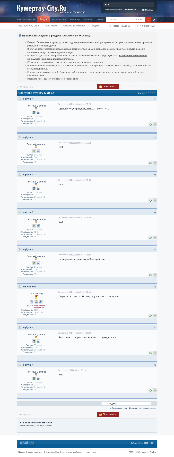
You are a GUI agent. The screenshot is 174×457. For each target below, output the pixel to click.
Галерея (88, 19)
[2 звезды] (148, 93)
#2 (155, 138)
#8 (155, 365)
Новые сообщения (121, 26)
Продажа (133, 408)
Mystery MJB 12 (86, 108)
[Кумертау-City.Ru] (43, 8)
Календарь (75, 19)
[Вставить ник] (34, 112)
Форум (43, 19)
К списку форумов (34, 452)
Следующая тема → (147, 408)
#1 (155, 99)
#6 (155, 287)
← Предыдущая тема (118, 408)
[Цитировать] (38, 112)
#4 (155, 212)
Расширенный (154, 19)
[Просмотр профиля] (32, 98)
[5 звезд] (155, 93)
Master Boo (29, 286)
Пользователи (59, 19)
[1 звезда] (146, 93)
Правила (100, 19)
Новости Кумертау (26, 19)
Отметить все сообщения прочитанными (78, 452)
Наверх (21, 452)
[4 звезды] (153, 93)
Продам (63, 108)
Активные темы (147, 26)
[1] (150, 124)
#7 (155, 328)
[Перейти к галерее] (31, 302)
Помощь (149, 10)
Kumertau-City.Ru (148, 452)
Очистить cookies (51, 452)
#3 (155, 175)
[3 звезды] (151, 93)
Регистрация (130, 10)
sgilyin (27, 98)
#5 (155, 250)
